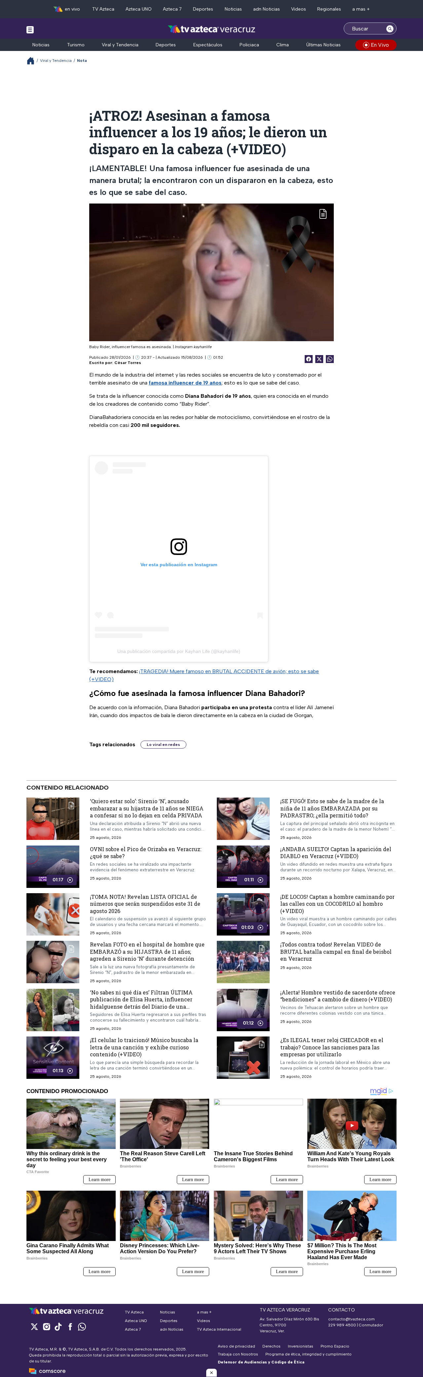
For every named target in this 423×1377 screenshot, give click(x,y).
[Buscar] (390, 28)
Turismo (76, 45)
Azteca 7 (172, 9)
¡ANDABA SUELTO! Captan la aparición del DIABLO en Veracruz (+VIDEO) (335, 852)
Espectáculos (207, 45)
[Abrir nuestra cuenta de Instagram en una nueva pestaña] (46, 1326)
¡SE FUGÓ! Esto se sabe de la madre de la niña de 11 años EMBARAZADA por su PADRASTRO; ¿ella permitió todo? (332, 808)
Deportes (203, 9)
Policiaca (249, 45)
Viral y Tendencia (120, 45)
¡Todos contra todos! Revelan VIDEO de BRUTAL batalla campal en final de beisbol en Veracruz (336, 951)
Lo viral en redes (163, 744)
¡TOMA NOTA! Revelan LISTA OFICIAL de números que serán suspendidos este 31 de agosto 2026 (145, 903)
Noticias (233, 9)
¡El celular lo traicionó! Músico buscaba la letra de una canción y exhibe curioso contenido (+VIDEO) (144, 1047)
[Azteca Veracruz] (211, 29)
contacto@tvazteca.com (351, 1319)
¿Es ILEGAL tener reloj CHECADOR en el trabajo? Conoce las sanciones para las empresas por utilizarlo (331, 1047)
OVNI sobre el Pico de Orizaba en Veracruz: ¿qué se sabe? (145, 852)
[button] (211, 1373)
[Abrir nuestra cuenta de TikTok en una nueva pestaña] (58, 1326)
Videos (298, 9)
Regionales (329, 9)
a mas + (361, 9)
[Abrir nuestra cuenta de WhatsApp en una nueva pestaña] (82, 1326)
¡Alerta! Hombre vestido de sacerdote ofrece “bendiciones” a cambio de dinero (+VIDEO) (337, 995)
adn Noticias (266, 9)
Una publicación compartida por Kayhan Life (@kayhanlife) (178, 651)
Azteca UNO (139, 9)
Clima (282, 45)
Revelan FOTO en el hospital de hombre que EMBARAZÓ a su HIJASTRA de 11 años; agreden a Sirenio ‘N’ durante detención (147, 951)
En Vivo (380, 45)
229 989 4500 (342, 1325)
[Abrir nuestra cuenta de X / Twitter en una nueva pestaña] (34, 1326)
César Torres (127, 362)
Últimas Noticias (323, 45)
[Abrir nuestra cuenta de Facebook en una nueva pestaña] (70, 1326)
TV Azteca (103, 9)
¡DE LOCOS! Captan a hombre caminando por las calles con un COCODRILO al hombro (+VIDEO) (337, 903)
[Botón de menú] (30, 29)
